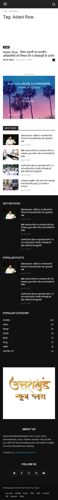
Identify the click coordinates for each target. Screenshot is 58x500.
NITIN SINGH (8, 60)
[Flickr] (29, 473)
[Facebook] (22, 473)
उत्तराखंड (6, 47)
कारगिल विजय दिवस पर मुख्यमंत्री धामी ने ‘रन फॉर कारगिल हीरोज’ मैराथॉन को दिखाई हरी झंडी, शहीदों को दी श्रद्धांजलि (37, 168)
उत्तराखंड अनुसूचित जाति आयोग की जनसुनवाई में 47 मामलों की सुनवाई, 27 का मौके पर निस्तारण (38, 183)
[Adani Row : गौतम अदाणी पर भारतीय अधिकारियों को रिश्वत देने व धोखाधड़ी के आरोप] (29, 35)
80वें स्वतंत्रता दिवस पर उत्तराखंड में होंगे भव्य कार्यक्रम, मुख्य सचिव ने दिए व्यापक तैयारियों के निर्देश (37, 153)
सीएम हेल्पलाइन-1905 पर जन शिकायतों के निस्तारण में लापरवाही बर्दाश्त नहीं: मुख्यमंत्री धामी (36, 138)
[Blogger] (14, 473)
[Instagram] (36, 473)
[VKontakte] (44, 473)
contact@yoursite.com (25, 452)
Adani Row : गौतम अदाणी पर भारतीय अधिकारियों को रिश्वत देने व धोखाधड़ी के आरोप (28, 54)
